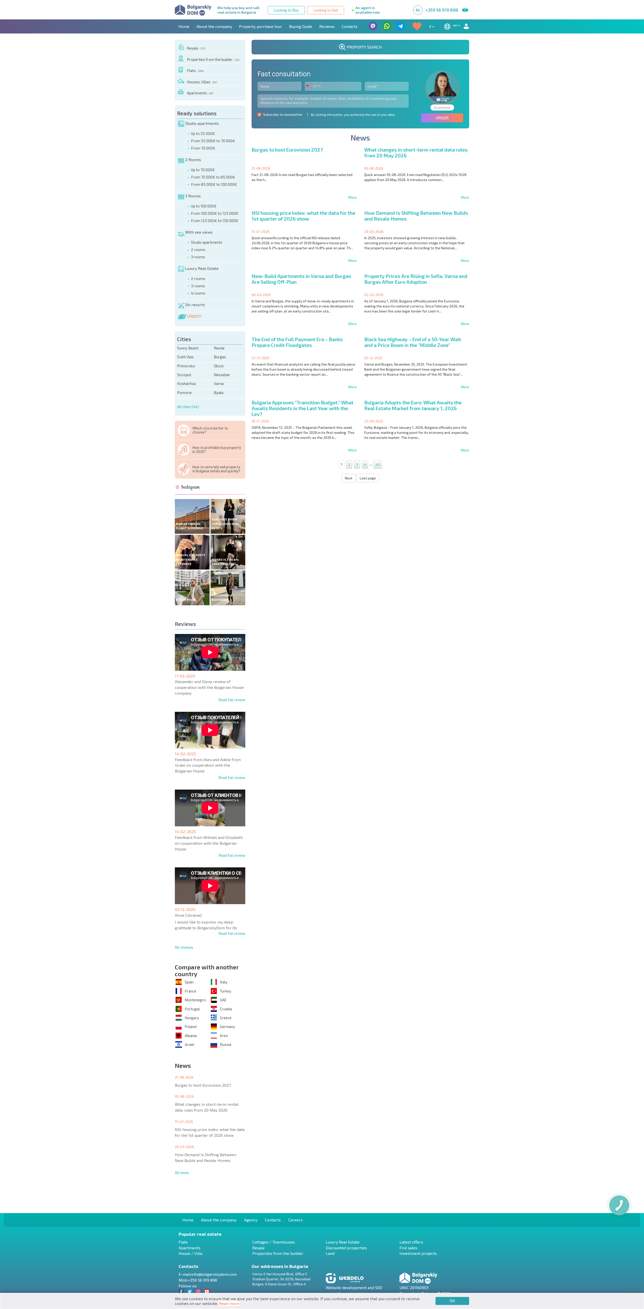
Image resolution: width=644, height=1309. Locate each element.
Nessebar (222, 374)
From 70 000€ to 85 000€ (213, 177)
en (455, 25)
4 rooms (198, 293)
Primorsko (186, 366)
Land (330, 1253)
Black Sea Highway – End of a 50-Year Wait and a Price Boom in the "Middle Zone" (412, 342)
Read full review (231, 699)
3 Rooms (193, 195)
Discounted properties (346, 1247)
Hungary (192, 1017)
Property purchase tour (260, 26)
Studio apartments (202, 123)
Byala (218, 392)
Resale (196, 48)
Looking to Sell (325, 10)
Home (183, 26)
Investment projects (418, 1253)
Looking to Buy (286, 10)
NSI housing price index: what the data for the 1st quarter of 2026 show (210, 1132)
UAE (223, 1000)
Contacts (349, 26)
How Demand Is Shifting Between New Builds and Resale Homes (205, 1157)
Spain (189, 982)
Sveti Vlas (185, 357)
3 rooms (198, 257)
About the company (214, 26)
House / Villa (190, 1253)
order (442, 117)
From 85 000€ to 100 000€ (214, 184)
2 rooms (198, 249)
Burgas (220, 357)
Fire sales (408, 1247)
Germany (227, 1026)
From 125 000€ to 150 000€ (214, 220)
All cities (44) (188, 406)
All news (182, 1172)
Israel (189, 1044)
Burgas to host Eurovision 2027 (203, 1085)
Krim (224, 1035)
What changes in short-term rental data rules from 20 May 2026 (206, 1107)
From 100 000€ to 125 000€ (214, 213)
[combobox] (313, 86)
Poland (190, 1026)
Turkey (225, 991)
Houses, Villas (202, 82)
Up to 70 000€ (203, 169)
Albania (191, 1035)
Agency (250, 1219)
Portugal (192, 1009)
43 (378, 464)
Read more (229, 1303)
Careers (295, 1219)
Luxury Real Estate (202, 268)
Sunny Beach (187, 348)
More (352, 197)
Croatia (226, 1009)
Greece (225, 1017)
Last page (368, 478)
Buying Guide (300, 26)
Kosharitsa (186, 383)
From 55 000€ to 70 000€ (213, 140)
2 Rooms (193, 159)
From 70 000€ (203, 148)
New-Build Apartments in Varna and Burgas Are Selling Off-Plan (301, 279)
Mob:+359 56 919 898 (198, 1280)
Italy (223, 982)
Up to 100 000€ (204, 206)
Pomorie (184, 392)
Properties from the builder (213, 59)
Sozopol (184, 374)
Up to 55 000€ (203, 133)
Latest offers (411, 1242)
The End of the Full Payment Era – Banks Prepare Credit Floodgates (297, 342)
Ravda (219, 348)
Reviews (327, 26)
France (190, 991)
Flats (195, 70)
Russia (225, 1044)
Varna (219, 383)
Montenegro (195, 1000)
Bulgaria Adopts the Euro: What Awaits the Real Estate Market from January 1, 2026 (413, 405)
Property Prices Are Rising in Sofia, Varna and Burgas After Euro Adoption (415, 279)
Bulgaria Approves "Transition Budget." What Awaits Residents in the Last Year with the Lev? (302, 408)
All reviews (184, 947)
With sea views (199, 232)
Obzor (219, 366)
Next (348, 478)
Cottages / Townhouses (273, 1242)
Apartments (200, 93)
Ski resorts (195, 304)
